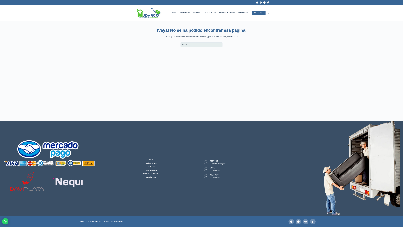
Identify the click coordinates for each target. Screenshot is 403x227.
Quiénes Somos (184, 13)
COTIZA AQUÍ (258, 13)
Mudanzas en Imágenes (227, 13)
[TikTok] (268, 2)
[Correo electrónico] (305, 221)
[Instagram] (264, 2)
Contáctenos (243, 13)
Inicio (174, 13)
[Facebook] (261, 2)
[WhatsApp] (257, 2)
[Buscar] (268, 13)
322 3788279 (215, 171)
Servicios (196, 13)
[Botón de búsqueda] (220, 44)
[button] (5, 221)
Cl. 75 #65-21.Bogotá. (218, 164)
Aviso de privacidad (116, 221)
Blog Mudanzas (210, 13)
